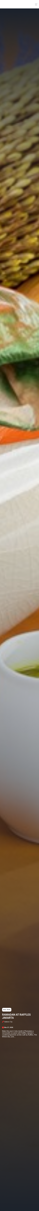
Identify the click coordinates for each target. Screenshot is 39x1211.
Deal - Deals (6, 1009)
